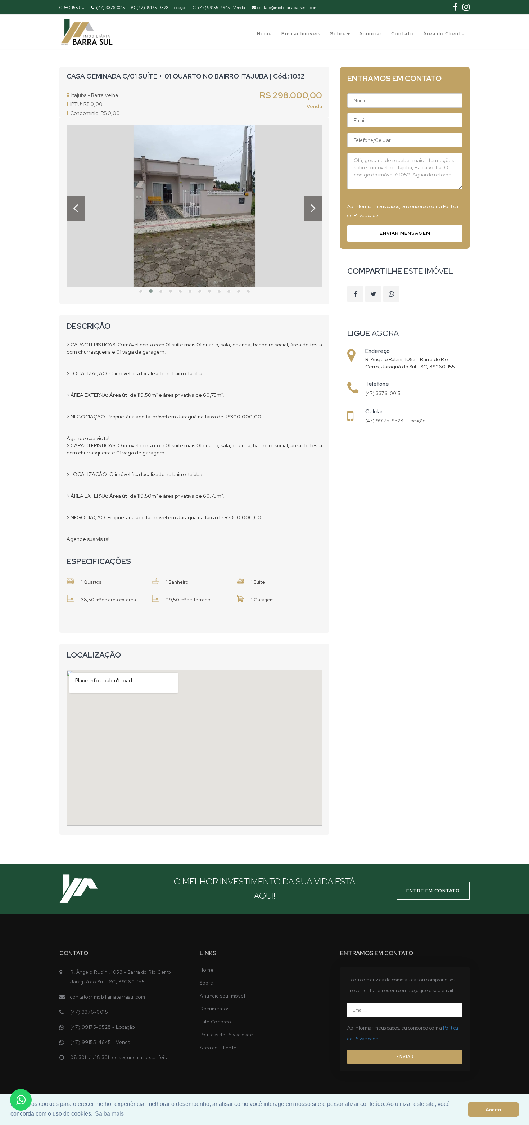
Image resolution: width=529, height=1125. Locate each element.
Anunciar (370, 34)
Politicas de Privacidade (226, 1035)
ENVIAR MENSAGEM (405, 233)
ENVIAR (405, 1056)
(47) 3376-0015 (110, 7)
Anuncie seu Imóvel (222, 996)
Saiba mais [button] (109, 1114)
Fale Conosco (215, 1022)
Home (264, 34)
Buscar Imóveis (301, 34)
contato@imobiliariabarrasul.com (287, 7)
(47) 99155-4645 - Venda (221, 7)
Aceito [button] (493, 1109)
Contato (402, 34)
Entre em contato (433, 891)
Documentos (214, 1009)
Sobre (338, 34)
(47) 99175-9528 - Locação (161, 7)
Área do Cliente (444, 34)
